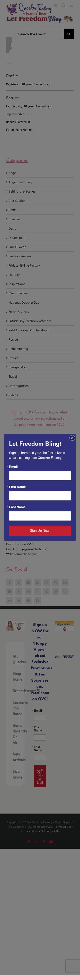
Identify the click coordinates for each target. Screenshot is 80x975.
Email (13, 466)
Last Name (17, 507)
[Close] (72, 437)
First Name (17, 487)
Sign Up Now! (40, 530)
